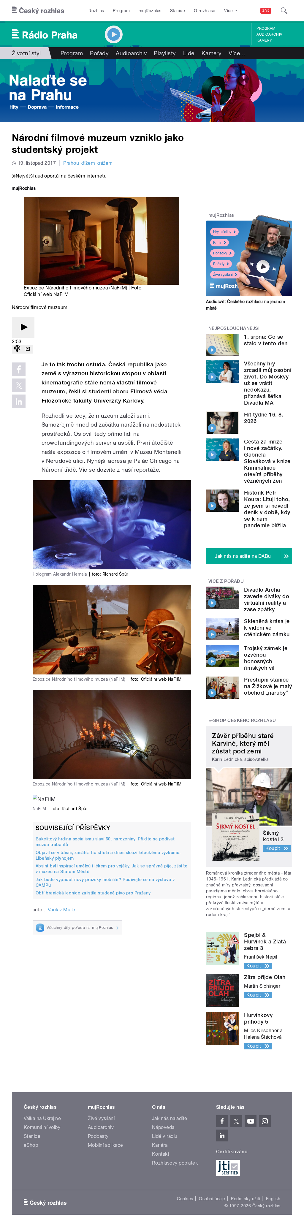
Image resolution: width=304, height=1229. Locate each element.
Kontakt (160, 1154)
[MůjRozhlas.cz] (24, 189)
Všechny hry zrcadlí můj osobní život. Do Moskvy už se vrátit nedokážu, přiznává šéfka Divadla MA (267, 383)
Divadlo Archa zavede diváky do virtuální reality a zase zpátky (266, 599)
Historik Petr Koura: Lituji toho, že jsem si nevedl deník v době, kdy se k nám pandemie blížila (267, 509)
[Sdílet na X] (19, 385)
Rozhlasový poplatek (175, 1163)
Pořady (99, 53)
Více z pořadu (226, 581)
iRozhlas (96, 10)
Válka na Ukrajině (42, 1118)
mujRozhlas (150, 10)
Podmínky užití (245, 1198)
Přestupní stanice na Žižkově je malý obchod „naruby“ (268, 686)
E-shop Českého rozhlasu (242, 720)
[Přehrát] (23, 327)
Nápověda (163, 1127)
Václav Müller (62, 910)
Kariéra (159, 1145)
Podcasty (98, 1136)
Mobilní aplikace (105, 1145)
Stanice (177, 10)
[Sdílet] (28, 349)
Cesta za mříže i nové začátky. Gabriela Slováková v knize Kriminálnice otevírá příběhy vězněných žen (267, 461)
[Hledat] (284, 10)
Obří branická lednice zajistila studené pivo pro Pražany (93, 893)
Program (121, 10)
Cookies (185, 1198)
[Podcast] (17, 349)
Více (237, 53)
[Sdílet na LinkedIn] (19, 401)
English (273, 1198)
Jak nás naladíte (169, 1118)
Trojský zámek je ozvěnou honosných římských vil (265, 658)
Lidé (188, 53)
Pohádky (220, 253)
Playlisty (165, 53)
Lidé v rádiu (165, 1136)
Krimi (217, 242)
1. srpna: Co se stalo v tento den (265, 340)
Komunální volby (42, 1127)
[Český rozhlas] (38, 10)
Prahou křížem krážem (88, 163)
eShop (31, 1145)
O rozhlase (205, 10)
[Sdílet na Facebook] (19, 369)
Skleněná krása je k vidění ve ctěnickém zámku (266, 627)
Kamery (264, 40)
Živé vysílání (223, 275)
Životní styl (26, 53)
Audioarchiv (269, 34)
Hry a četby (222, 232)
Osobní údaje (212, 1198)
